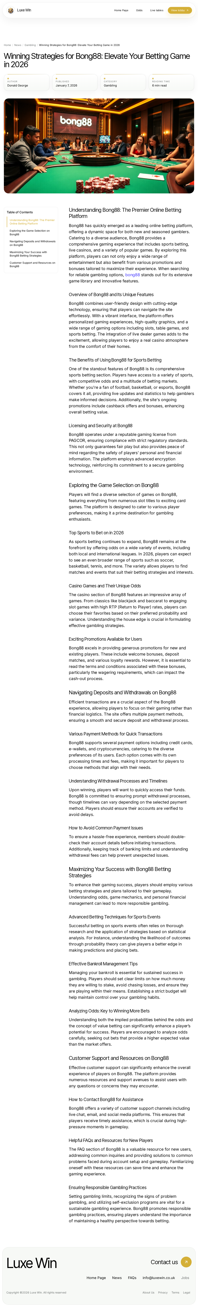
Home (7, 45)
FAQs (132, 1278)
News (17, 45)
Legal (186, 1292)
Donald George (17, 85)
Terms (175, 1292)
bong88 (132, 274)
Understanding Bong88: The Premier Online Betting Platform (32, 222)
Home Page (96, 1278)
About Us (148, 1292)
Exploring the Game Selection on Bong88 (30, 232)
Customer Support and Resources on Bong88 (32, 264)
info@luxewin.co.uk (159, 1278)
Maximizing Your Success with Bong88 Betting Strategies (28, 254)
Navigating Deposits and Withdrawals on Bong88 (32, 243)
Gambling (30, 45)
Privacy (163, 1292)
